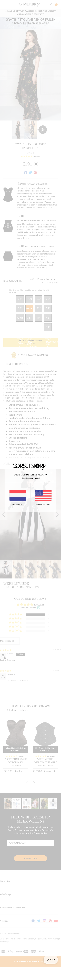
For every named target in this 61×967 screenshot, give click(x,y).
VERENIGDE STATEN (43, 504)
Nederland (17, 504)
